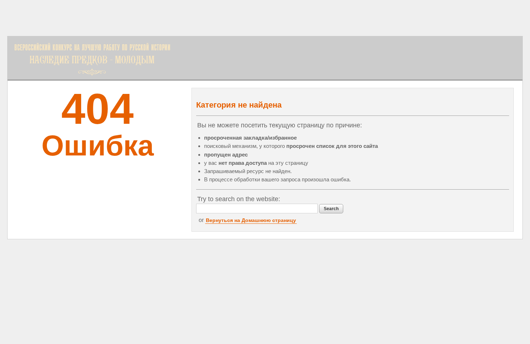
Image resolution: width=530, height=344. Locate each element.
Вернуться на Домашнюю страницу (251, 220)
